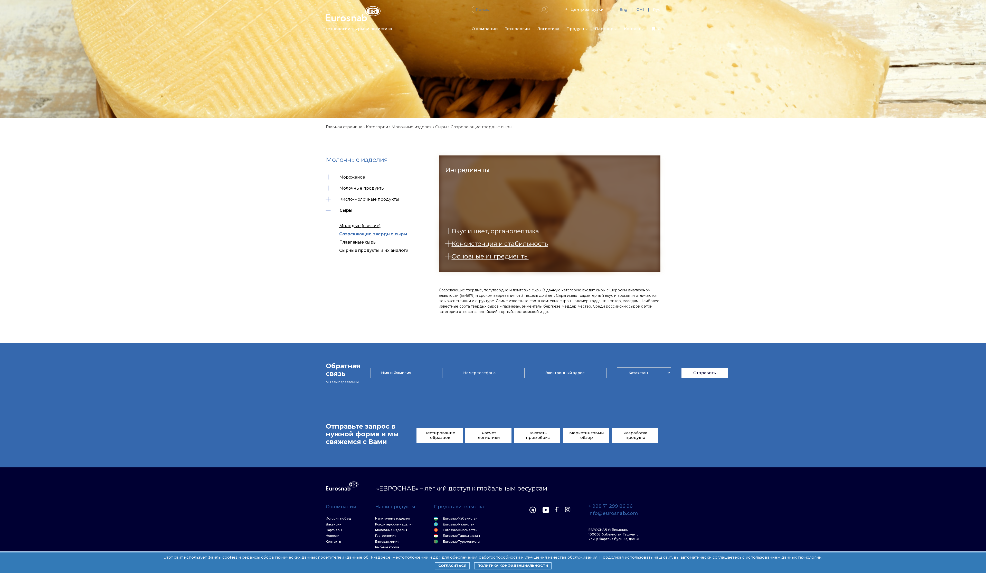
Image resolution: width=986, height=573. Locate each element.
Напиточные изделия (392, 518)
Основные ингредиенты (490, 256)
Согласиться (452, 565)
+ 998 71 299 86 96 (610, 506)
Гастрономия (385, 536)
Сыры (441, 126)
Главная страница (344, 126)
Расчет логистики (489, 435)
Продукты (577, 28)
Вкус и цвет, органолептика (495, 231)
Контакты (634, 28)
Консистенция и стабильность (500, 244)
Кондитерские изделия (394, 524)
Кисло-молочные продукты (369, 199)
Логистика (548, 28)
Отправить (704, 372)
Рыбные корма (387, 547)
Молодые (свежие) (360, 225)
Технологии (517, 28)
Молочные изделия (412, 126)
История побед (338, 518)
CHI (640, 9)
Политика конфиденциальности (513, 565)
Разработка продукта (635, 435)
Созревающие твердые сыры (373, 234)
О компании (485, 28)
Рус (656, 9)
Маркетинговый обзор (586, 435)
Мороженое (352, 177)
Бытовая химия (387, 541)
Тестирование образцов (440, 435)
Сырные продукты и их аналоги (374, 250)
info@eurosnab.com (613, 513)
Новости (332, 536)
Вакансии (334, 524)
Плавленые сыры (358, 242)
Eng (624, 9)
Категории (377, 126)
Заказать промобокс (538, 435)
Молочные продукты (362, 188)
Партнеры (606, 28)
